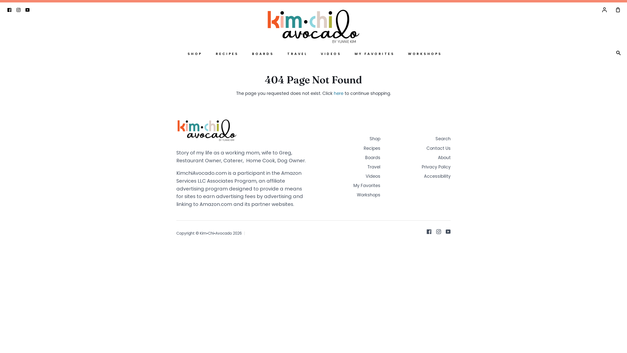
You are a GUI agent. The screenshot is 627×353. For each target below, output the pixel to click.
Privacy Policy (436, 167)
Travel (297, 53)
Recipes (227, 53)
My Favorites (375, 53)
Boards (263, 53)
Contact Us (438, 148)
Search (443, 139)
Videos (331, 53)
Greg (285, 152)
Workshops (425, 53)
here (338, 93)
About (444, 158)
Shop (195, 53)
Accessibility (437, 176)
